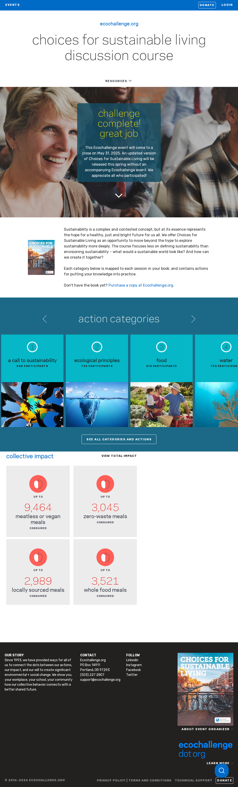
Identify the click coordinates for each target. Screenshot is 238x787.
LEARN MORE (218, 763)
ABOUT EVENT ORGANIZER (206, 729)
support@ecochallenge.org (100, 680)
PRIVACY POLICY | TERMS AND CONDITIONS (134, 780)
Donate (207, 5)
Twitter (132, 675)
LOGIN (227, 5)
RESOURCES (116, 81)
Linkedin (132, 660)
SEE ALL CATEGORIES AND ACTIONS (119, 439)
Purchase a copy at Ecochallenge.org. (141, 285)
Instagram (134, 665)
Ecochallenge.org (119, 23)
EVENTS (12, 5)
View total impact (119, 456)
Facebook (133, 670)
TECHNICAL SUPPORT (193, 780)
